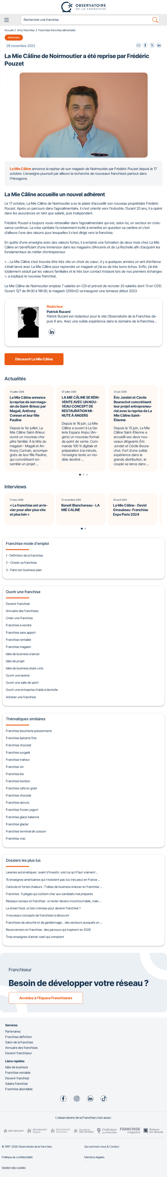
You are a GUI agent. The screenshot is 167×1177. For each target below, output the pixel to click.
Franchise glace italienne (22, 817)
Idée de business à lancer (23, 654)
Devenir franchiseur (18, 1053)
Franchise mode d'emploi (27, 543)
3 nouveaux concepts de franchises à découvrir (37, 915)
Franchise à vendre (19, 625)
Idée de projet (15, 661)
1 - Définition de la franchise (24, 555)
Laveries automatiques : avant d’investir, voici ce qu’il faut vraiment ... (52, 872)
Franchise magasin (18, 647)
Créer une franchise (19, 618)
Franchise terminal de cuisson (26, 831)
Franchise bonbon (18, 781)
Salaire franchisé (16, 1083)
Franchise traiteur (18, 759)
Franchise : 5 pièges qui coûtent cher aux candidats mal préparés (49, 894)
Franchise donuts (17, 802)
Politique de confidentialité (17, 1157)
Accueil (9, 30)
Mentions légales (94, 1157)
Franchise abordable (19, 1089)
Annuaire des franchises (22, 611)
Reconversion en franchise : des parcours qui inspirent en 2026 (48, 929)
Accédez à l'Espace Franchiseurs (45, 998)
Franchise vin (15, 767)
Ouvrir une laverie (18, 675)
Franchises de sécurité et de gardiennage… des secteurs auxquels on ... (54, 922)
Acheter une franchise (21, 697)
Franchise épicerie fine (21, 738)
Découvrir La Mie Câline (34, 359)
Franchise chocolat (18, 745)
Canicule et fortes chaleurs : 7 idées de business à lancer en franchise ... (54, 887)
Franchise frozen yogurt (22, 809)
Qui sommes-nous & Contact (101, 1146)
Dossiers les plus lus (23, 860)
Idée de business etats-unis (24, 668)
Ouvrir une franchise (23, 591)
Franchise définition (18, 1037)
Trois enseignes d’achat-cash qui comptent (35, 937)
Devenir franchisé (18, 603)
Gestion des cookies (14, 1167)
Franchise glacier (17, 824)
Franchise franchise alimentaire (56, 30)
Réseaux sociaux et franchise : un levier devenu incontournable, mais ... (53, 901)
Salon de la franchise (19, 1042)
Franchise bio (15, 774)
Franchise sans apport (21, 632)
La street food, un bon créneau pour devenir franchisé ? (43, 908)
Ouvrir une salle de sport (22, 682)
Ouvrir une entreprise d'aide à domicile (32, 689)
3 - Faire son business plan (24, 570)
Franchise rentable (18, 639)
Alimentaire (14, 37)
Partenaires (13, 1031)
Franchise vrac (15, 838)
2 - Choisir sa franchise (21, 562)
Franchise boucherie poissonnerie (29, 731)
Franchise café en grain (21, 788)
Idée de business (16, 1067)
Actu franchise (26, 30)
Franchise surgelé (18, 752)
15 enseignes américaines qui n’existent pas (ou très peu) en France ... (53, 879)
